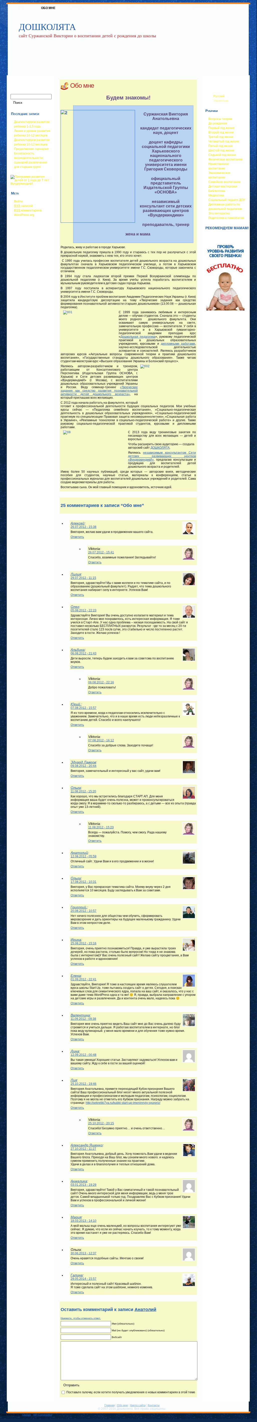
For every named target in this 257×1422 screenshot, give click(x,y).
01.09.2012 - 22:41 (83, 979)
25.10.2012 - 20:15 (101, 1123)
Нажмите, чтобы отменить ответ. (81, 1318)
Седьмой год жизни (222, 155)
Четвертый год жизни (223, 141)
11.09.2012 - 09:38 (83, 1019)
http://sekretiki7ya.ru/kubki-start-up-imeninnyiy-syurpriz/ (123, 1103)
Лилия (76, 574)
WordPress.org (24, 215)
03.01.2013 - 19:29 (83, 1185)
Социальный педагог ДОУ (226, 200)
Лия (74, 1080)
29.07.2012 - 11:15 (83, 578)
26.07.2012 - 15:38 (83, 527)
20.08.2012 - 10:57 (83, 911)
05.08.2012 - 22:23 (83, 610)
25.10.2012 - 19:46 (83, 1084)
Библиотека (216, 191)
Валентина (80, 1015)
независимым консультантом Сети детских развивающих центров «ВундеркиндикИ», (162, 456)
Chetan (26, 1414)
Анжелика (79, 1181)
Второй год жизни (221, 132)
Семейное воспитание (224, 182)
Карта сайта (138, 1405)
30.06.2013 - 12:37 (83, 1253)
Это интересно (219, 213)
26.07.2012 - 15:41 (101, 552)
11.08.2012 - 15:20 (83, 791)
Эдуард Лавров (83, 762)
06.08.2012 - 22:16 (101, 682)
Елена (76, 976)
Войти (18, 201)
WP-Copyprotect (42, 1414)
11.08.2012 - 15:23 (101, 827)
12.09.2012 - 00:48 (83, 1055)
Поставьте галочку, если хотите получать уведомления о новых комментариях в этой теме (130, 1392)
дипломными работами (178, 343)
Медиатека (216, 195)
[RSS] (12, 1408)
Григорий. (79, 907)
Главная (109, 1405)
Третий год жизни (220, 137)
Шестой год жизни (221, 150)
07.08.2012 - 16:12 (101, 740)
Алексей (77, 523)
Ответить (77, 537)
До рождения (217, 123)
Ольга (76, 788)
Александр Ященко (87, 1145)
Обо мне (82, 85)
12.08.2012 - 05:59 (83, 856)
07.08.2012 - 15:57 (83, 708)
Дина (75, 1051)
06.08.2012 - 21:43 (83, 653)
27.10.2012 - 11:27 (83, 1149)
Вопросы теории (220, 119)
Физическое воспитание (225, 159)
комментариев (28, 210)
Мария (76, 1217)
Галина (77, 1275)
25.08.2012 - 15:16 (83, 943)
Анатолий (79, 853)
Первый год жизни (221, 128)
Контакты (154, 1405)
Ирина (76, 940)
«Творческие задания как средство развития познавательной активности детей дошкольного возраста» (99, 390)
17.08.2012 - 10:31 (83, 882)
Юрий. (76, 704)
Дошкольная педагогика (137, 336)
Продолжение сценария (31, 149)
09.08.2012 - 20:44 (83, 766)
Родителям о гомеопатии (226, 218)
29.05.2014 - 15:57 (83, 1279)
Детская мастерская (222, 186)
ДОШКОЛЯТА (47, 26)
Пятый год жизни (220, 146)
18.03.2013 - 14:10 (83, 1221)
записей (23, 206)
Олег (75, 607)
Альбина (78, 650)
